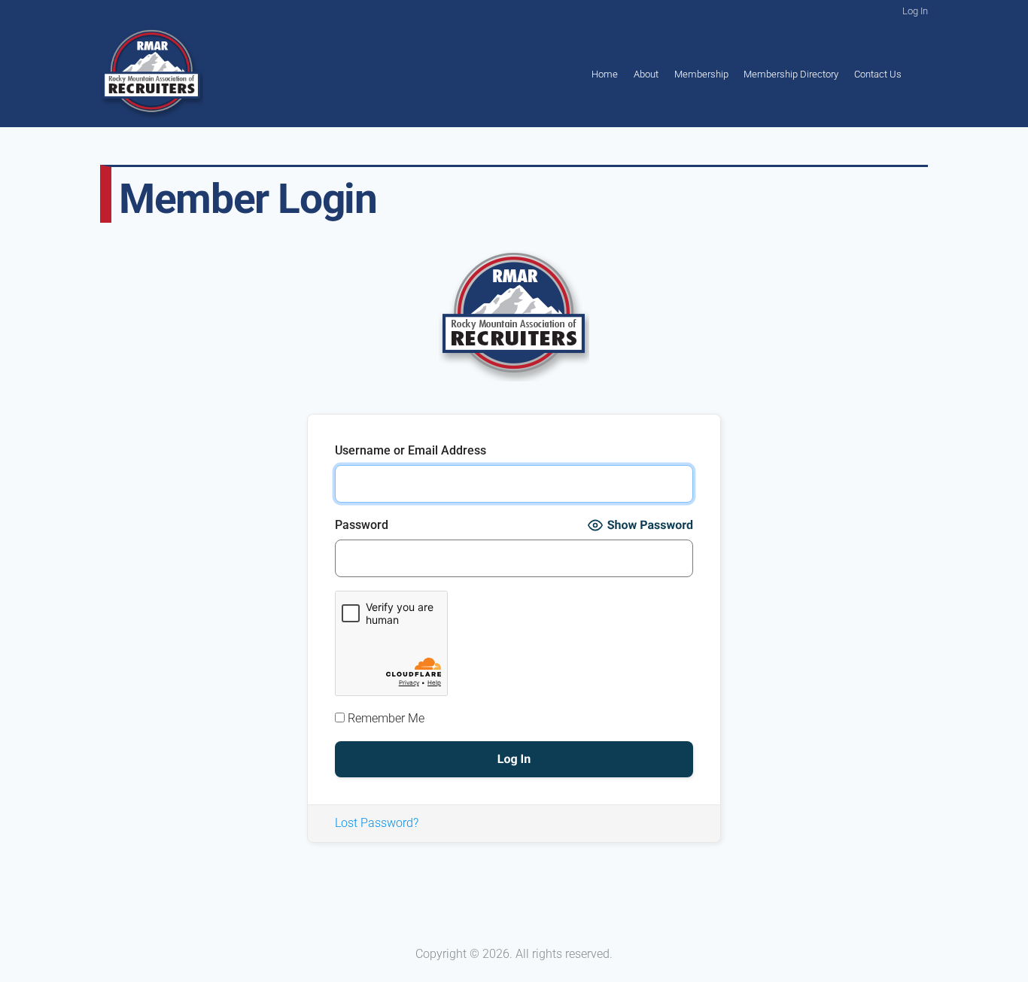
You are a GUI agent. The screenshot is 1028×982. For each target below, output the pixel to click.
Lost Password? (376, 823)
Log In (915, 11)
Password (361, 525)
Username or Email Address (410, 450)
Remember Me (384, 718)
